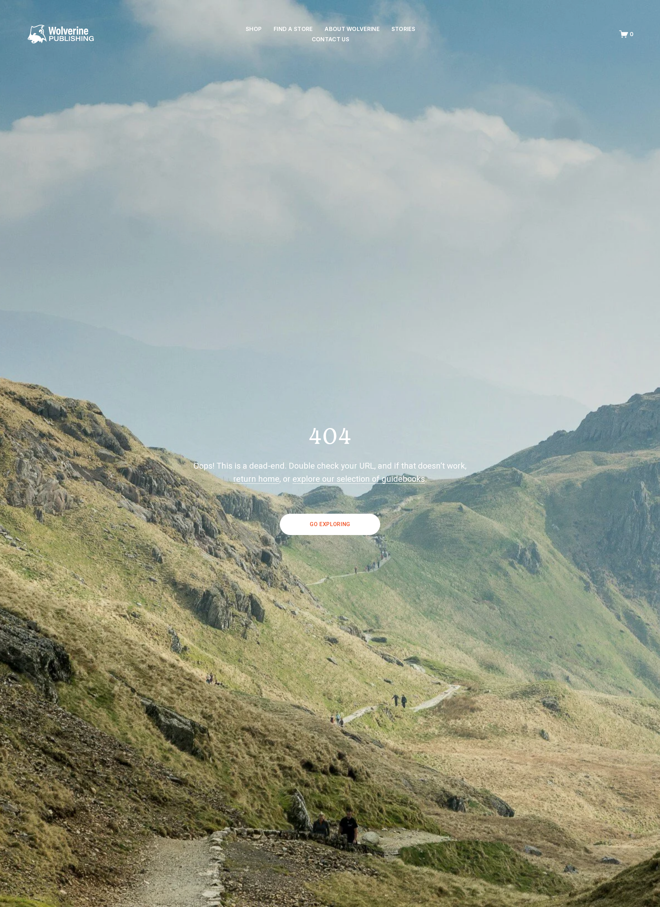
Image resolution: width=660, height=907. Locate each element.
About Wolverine (352, 28)
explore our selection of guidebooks (359, 479)
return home (256, 479)
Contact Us (330, 39)
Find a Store (293, 28)
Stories (403, 28)
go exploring (330, 524)
